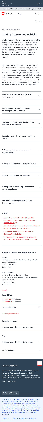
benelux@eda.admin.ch (10, 314)
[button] (39, 363)
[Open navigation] (40, 14)
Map (3, 290)
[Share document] (40, 21)
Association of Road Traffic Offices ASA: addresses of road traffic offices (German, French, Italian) (20, 220)
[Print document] (36, 21)
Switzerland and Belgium (15, 14)
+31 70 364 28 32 (8, 301)
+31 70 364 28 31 (8, 299)
